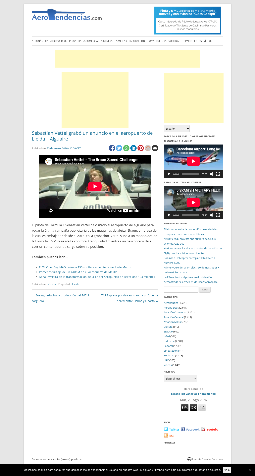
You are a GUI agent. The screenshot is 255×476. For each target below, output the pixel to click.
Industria (75, 41)
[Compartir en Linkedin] (133, 150)
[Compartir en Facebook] (112, 150)
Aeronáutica (40, 41)
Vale (227, 469)
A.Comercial (91, 41)
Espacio (187, 41)
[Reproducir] (169, 174)
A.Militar (121, 41)
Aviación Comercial (175, 312)
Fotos (198, 41)
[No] (250, 470)
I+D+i (144, 41)
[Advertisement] (127, 59)
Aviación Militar (173, 322)
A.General (107, 41)
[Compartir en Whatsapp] (126, 150)
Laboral (134, 41)
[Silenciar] (212, 174)
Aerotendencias (67, 16)
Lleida (75, 284)
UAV (151, 41)
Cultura (161, 41)
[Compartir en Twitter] (119, 150)
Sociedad (174, 41)
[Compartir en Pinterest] (141, 150)
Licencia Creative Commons (207, 459)
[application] (193, 161)
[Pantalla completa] (218, 174)
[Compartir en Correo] (155, 150)
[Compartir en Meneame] (148, 150)
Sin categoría (171, 350)
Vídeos (208, 41)
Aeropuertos (58, 41)
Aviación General (173, 317)
